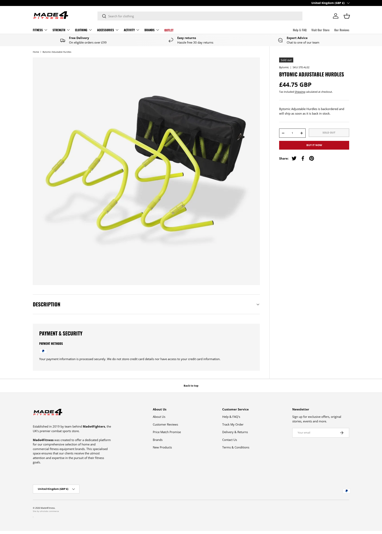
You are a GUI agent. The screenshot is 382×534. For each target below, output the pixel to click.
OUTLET (168, 30)
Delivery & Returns (235, 432)
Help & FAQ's (231, 417)
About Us (159, 417)
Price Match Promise (167, 432)
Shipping (300, 92)
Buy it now (314, 145)
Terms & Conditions (235, 447)
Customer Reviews (165, 424)
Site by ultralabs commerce (46, 511)
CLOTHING (81, 30)
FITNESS (38, 30)
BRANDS (149, 30)
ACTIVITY (129, 30)
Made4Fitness (48, 507)
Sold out (329, 132)
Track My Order (233, 424)
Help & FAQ (300, 30)
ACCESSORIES (105, 30)
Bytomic (284, 67)
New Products (162, 447)
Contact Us (229, 440)
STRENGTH (59, 30)
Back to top (191, 385)
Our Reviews (341, 30)
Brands (158, 440)
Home (36, 52)
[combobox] (199, 16)
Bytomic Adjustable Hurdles (57, 52)
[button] (346, 16)
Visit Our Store (320, 30)
